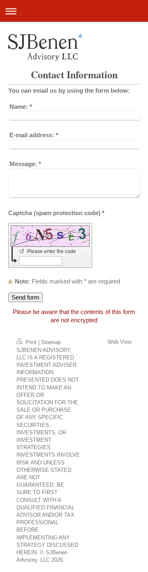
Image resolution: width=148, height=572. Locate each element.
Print (31, 342)
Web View (120, 342)
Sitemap (51, 342)
